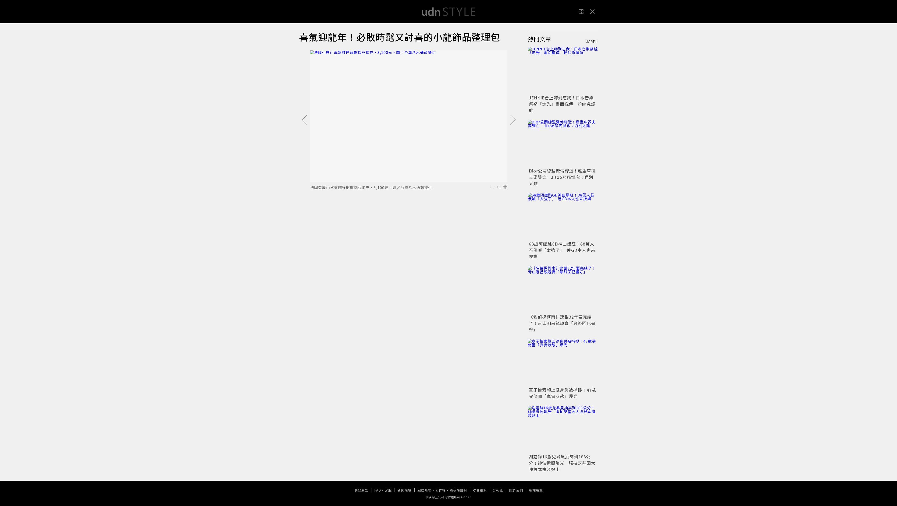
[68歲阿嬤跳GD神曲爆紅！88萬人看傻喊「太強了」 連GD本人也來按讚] (563, 216)
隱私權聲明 (458, 490)
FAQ (377, 490)
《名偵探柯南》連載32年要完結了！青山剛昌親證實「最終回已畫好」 (562, 323)
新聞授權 (405, 490)
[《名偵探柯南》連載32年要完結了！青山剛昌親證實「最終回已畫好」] (563, 289)
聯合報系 (480, 490)
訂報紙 (498, 490)
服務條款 (424, 490)
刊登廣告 (361, 490)
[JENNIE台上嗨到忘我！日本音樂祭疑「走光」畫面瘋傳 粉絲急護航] (563, 70)
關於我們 (516, 490)
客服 (388, 490)
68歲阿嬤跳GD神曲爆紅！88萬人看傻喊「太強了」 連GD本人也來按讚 (562, 250)
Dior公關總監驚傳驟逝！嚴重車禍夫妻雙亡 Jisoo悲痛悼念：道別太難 (562, 177)
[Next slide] (513, 120)
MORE (590, 41)
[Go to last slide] (304, 120)
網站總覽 (536, 490)
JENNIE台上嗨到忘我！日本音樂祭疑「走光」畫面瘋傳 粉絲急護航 (562, 104)
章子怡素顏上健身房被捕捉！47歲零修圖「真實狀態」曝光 (562, 393)
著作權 (440, 490)
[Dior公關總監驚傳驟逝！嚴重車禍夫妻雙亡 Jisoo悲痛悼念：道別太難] (563, 143)
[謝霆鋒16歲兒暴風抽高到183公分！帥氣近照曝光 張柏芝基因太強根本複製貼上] (563, 429)
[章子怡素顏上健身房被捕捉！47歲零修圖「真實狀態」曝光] (563, 362)
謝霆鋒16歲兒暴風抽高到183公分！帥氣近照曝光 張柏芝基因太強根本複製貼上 (562, 462)
